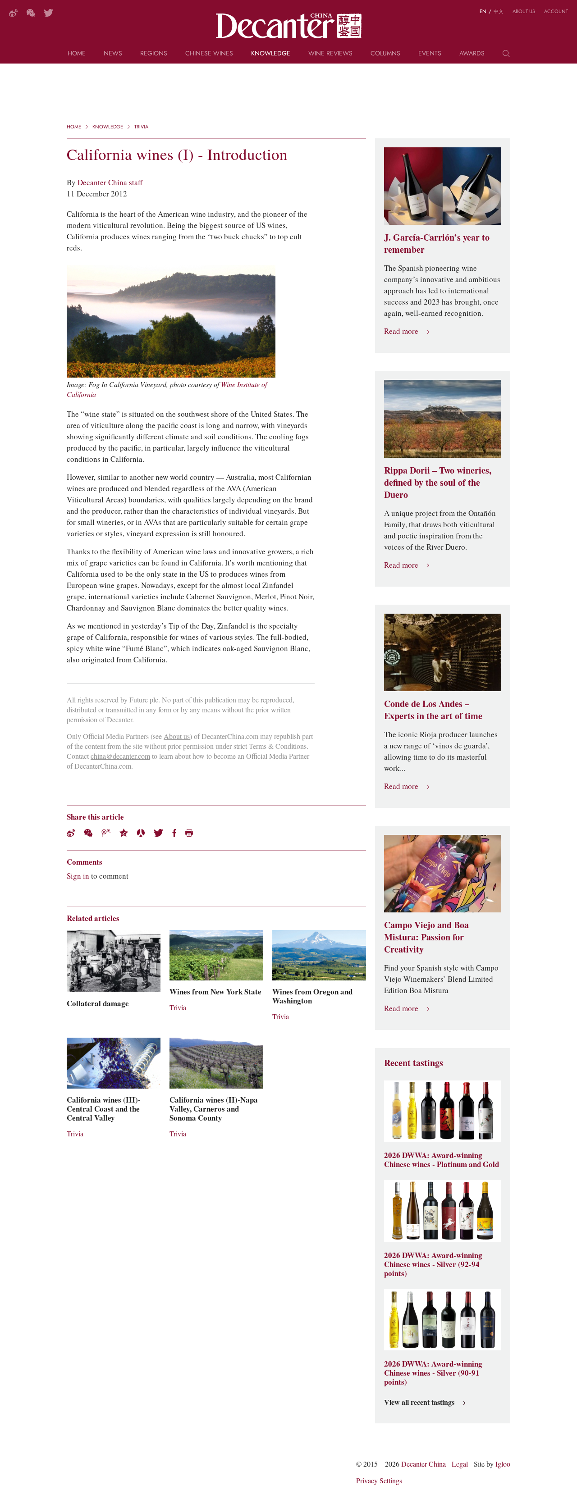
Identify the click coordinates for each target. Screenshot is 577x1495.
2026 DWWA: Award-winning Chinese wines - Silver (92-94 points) (433, 1264)
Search (506, 57)
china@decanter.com (120, 756)
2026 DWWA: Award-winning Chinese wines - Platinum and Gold (441, 1159)
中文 (499, 11)
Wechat (88, 833)
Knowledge (270, 54)
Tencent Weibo (105, 833)
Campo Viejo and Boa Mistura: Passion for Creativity (426, 937)
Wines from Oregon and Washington (312, 996)
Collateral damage (98, 1003)
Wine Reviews (330, 54)
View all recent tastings (419, 1402)
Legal (460, 1464)
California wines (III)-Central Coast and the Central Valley (104, 1109)
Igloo (502, 1464)
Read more (401, 331)
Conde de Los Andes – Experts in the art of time (433, 710)
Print (189, 833)
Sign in (78, 876)
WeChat (31, 13)
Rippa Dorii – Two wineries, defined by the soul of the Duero (437, 483)
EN (483, 11)
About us (524, 11)
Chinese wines (209, 54)
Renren (141, 833)
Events (429, 54)
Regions (153, 54)
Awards (472, 54)
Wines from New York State (215, 992)
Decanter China (289, 26)
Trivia (141, 126)
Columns (385, 54)
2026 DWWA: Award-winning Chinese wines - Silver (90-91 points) (433, 1373)
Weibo (13, 13)
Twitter (48, 13)
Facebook (174, 833)
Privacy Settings (379, 1481)
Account (556, 11)
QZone (123, 833)
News (113, 54)
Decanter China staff (110, 182)
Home (77, 54)
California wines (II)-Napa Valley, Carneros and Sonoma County (213, 1109)
